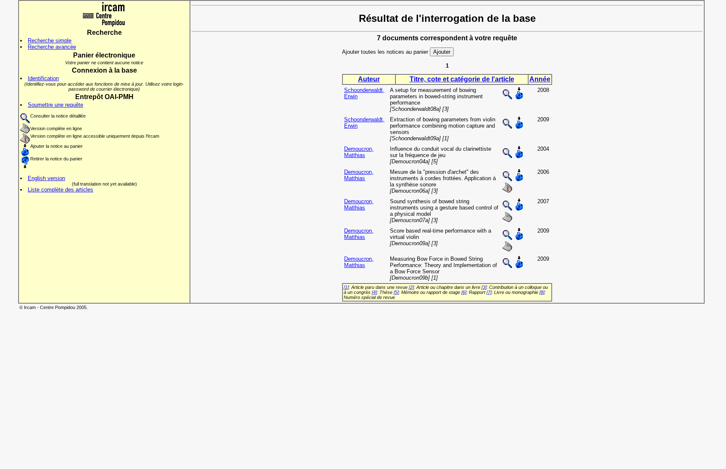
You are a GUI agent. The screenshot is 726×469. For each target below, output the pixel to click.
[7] (489, 292)
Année (539, 79)
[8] (541, 292)
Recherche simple (49, 40)
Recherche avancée (52, 47)
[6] (463, 292)
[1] (346, 287)
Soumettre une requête (55, 105)
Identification (43, 78)
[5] (396, 292)
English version (46, 178)
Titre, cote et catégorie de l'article (462, 79)
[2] (411, 287)
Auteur (369, 79)
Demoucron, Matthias (359, 152)
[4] (374, 292)
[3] (484, 287)
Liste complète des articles (60, 189)
